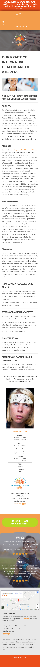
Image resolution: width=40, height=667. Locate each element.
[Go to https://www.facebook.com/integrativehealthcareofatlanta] (20, 19)
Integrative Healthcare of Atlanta (25, 150)
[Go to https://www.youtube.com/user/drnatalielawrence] (20, 22)
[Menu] (20, 664)
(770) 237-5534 (12, 4)
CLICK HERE (25, 619)
